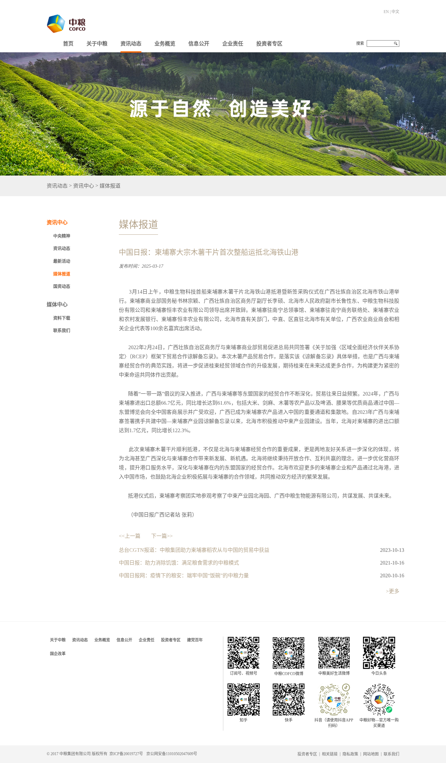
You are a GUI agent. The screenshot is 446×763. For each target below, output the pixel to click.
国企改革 (58, 654)
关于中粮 (97, 43)
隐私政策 (350, 754)
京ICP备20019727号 (126, 754)
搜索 (360, 43)
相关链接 (330, 754)
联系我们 (61, 330)
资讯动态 (130, 43)
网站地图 (371, 754)
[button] (97, 42)
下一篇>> (162, 536)
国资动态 (61, 286)
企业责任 (232, 43)
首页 (68, 43)
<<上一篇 (129, 536)
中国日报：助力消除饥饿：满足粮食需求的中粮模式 (179, 563)
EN (386, 11)
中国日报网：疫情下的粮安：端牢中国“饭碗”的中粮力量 (184, 575)
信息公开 (198, 43)
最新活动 (61, 261)
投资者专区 (269, 43)
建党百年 (195, 640)
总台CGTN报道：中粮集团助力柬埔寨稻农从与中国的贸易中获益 (194, 550)
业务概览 (164, 43)
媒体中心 (57, 304)
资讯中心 (83, 186)
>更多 (392, 591)
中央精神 (61, 235)
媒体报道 (110, 186)
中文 (395, 11)
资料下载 (61, 317)
